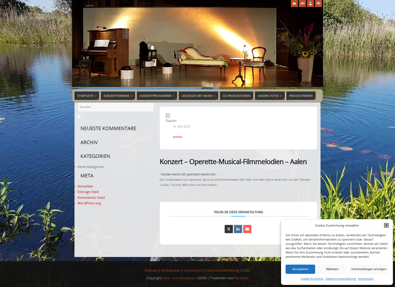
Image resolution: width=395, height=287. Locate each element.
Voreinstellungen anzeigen (368, 269)
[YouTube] (294, 3)
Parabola (242, 278)
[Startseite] (310, 3)
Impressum (366, 279)
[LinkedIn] (238, 229)
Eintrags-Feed (88, 192)
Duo (179, 278)
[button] (386, 225)
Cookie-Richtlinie (312, 279)
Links (247, 270)
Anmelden (85, 186)
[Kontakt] (318, 3)
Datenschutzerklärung (341, 279)
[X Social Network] (229, 229)
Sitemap (151, 270)
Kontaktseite (170, 270)
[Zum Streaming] (302, 3)
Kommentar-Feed (91, 197)
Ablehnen (332, 269)
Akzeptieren (300, 269)
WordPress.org (89, 203)
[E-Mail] (247, 229)
